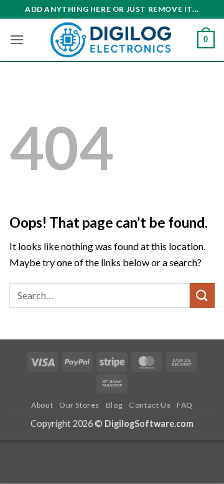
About (42, 405)
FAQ (185, 405)
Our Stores (79, 405)
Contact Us (149, 405)
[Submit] (202, 295)
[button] (16, 39)
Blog (114, 405)
